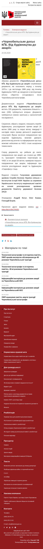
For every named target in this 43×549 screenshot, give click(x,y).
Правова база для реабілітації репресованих (18, 417)
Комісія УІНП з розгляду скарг (13, 400)
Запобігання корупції (10, 339)
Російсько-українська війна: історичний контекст (19, 469)
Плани (6, 321)
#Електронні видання (9, 235)
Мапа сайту (37, 2)
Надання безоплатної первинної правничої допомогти (21, 403)
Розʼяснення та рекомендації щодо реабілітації (19, 420)
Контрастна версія (34, 5)
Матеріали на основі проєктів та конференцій (18, 484)
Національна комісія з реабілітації (14, 424)
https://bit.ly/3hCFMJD (10, 210)
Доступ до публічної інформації (13, 375)
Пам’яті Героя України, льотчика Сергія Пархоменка (20, 497)
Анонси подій (8, 449)
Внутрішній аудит (9, 335)
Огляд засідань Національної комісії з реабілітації (19, 428)
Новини (6, 445)
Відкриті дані (8, 386)
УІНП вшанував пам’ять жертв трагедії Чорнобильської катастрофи (18, 297)
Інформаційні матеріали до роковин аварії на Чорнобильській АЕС (20, 278)
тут (37, 207)
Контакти (8, 509)
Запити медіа (8, 452)
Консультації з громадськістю (13, 379)
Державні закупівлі (10, 390)
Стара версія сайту (23, 2)
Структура (7, 317)
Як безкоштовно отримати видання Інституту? (18, 383)
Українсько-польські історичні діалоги (15, 488)
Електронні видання (19, 30)
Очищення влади (9, 343)
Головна (6, 30)
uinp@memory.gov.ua (14, 524)
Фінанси (6, 407)
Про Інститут (8, 313)
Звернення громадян (10, 371)
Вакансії (6, 332)
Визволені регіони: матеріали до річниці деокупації (20, 466)
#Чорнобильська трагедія (26, 235)
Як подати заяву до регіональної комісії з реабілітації (20, 432)
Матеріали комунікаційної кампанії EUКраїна (18, 456)
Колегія (6, 328)
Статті (6, 473)
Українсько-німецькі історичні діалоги (15, 480)
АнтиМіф (6, 477)
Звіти (5, 324)
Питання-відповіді (9, 435)
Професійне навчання (11, 347)
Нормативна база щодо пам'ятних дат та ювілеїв (19, 356)
